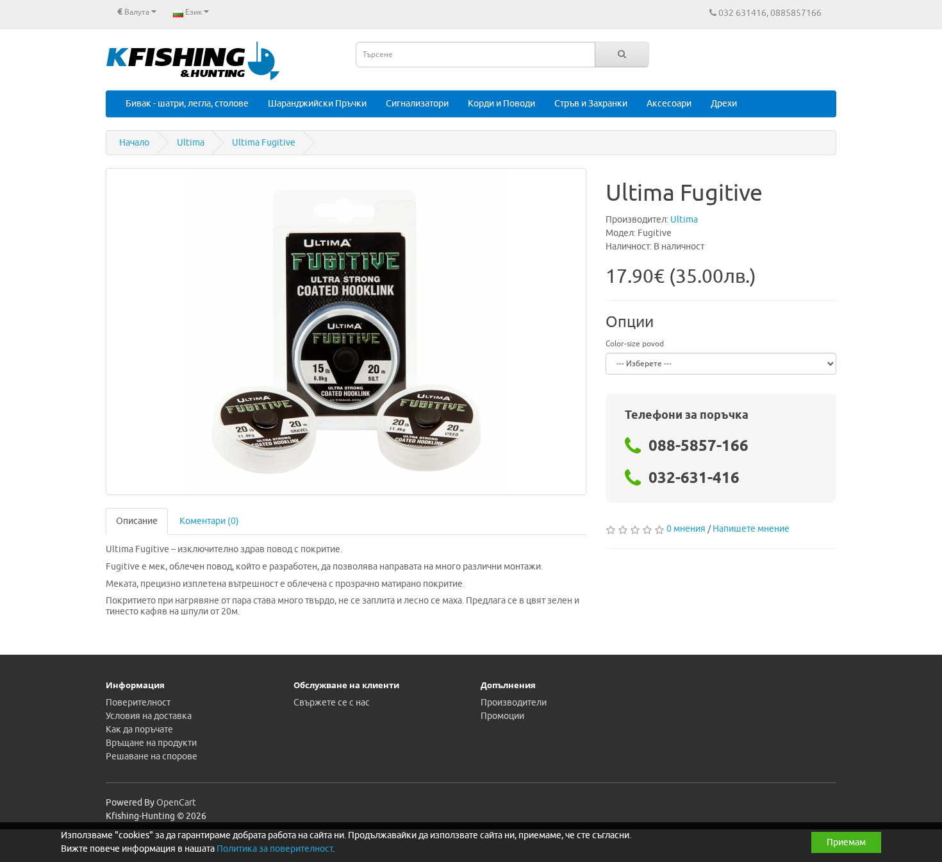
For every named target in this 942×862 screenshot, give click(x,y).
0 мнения (686, 528)
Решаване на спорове (151, 756)
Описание (137, 521)
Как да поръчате (139, 729)
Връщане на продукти (151, 743)
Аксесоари (669, 103)
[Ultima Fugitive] (346, 331)
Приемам (846, 842)
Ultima (190, 142)
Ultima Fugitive (263, 142)
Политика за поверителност (275, 848)
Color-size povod (635, 344)
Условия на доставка (149, 716)
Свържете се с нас (331, 702)
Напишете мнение (751, 528)
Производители (514, 702)
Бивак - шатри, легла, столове (187, 103)
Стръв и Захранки (590, 103)
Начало (134, 142)
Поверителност (138, 702)
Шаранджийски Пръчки (317, 103)
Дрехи (724, 103)
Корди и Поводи (501, 103)
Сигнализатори (417, 103)
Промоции (502, 716)
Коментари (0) (209, 521)
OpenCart (176, 802)
